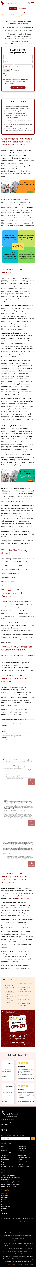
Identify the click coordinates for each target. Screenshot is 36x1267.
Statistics (4, 1213)
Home (3, 1146)
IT (1, 1204)
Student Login (22, 8)
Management (5, 1197)
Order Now (13, 8)
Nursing (3, 1199)
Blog (2, 1162)
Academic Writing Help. (22, 898)
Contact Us (4, 1155)
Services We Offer (6, 1153)
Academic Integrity (7, 1166)
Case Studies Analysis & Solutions (11, 1182)
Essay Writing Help (6, 1179)
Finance (3, 1211)
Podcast (20, 1164)
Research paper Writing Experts (10, 1184)
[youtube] (6, 1129)
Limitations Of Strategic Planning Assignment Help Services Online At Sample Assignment (19, 129)
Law (2, 1202)
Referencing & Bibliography (9, 1186)
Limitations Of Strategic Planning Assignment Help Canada (19, 125)
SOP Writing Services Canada (26, 984)
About (3, 1148)
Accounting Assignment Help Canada (10, 992)
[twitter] (4, 1129)
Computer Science (6, 1206)
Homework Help (22, 951)
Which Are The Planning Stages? (15, 113)
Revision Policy (22, 1150)
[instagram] (2, 1129)
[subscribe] (33, 1138)
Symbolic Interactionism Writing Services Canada (9, 986)
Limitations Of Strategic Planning (16, 111)
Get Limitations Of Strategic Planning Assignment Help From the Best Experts (17, 107)
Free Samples (5, 1159)
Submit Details (18, 88)
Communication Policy (24, 1157)
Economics (4, 1195)
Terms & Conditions (26, 74)
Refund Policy (22, 1148)
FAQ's (3, 1164)
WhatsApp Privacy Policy (25, 1166)
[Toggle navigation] (32, 3)
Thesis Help (22, 697)
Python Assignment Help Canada (25, 988)
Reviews (20, 1159)
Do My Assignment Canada (25, 992)
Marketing (4, 1208)
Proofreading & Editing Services (10, 1177)
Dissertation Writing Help (8, 1173)
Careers (3, 1157)
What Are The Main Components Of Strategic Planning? (16, 116)
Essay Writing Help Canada (25, 1000)
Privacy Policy (22, 1146)
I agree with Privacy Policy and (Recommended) (18, 75)
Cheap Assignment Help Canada (25, 1004)
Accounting (4, 1193)
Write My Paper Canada (9, 1001)
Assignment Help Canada (25, 996)
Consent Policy (22, 1155)
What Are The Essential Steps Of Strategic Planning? (18, 121)
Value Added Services (24, 1162)
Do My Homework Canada (10, 997)
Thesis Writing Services (8, 1175)
